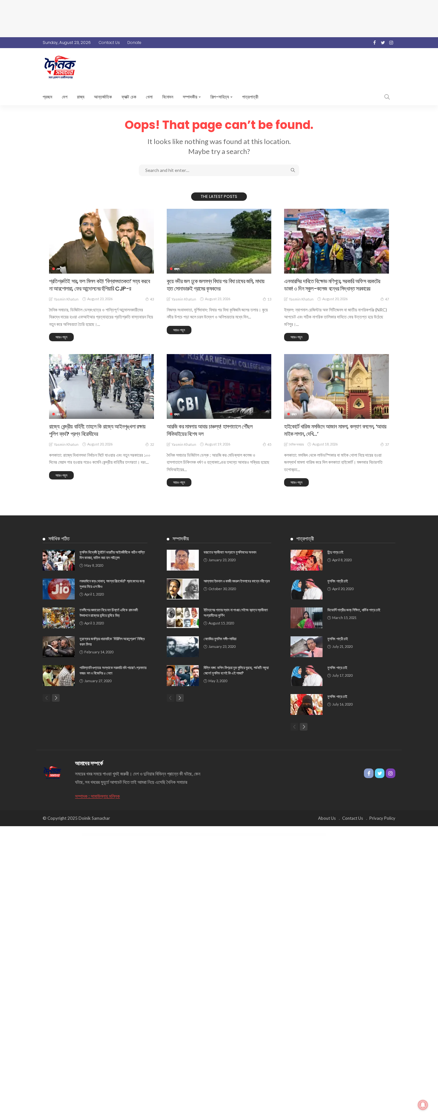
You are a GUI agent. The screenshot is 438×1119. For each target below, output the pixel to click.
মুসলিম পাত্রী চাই (337, 581)
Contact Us (109, 42)
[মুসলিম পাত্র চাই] (307, 675)
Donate (134, 42)
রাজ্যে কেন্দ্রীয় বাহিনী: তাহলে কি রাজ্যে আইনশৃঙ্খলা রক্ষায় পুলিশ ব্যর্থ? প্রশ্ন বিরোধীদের (97, 430)
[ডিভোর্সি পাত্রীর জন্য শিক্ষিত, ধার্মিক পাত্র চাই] (307, 617)
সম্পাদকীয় (190, 97)
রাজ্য (80, 97)
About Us (327, 818)
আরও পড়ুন (61, 337)
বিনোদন (167, 97)
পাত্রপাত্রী (250, 97)
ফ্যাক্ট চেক (129, 97)
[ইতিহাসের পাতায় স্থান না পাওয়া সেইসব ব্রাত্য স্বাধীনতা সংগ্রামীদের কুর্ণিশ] (183, 617)
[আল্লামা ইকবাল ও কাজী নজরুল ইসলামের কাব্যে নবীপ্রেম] (183, 589)
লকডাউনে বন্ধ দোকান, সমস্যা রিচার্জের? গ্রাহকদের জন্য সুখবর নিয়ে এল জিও (112, 583)
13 (269, 299)
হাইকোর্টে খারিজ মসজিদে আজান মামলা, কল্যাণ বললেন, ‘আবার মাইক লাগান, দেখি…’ (335, 430)
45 (269, 444)
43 (152, 299)
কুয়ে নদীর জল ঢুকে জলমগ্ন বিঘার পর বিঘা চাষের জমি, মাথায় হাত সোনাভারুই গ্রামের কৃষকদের (216, 284)
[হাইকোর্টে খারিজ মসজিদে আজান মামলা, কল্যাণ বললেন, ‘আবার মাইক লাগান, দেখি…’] (336, 386)
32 (152, 444)
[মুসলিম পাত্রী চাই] (307, 589)
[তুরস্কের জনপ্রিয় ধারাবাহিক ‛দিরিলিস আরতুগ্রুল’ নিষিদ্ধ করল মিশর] (59, 646)
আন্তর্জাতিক (103, 97)
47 (387, 299)
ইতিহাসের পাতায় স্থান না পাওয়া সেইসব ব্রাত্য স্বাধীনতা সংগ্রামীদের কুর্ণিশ (236, 612)
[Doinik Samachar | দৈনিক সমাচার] (52, 772)
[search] (387, 97)
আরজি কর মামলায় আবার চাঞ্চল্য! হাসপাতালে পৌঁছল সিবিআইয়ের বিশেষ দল (210, 430)
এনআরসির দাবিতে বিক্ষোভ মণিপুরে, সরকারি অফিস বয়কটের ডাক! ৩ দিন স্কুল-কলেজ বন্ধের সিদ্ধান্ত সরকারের (332, 284)
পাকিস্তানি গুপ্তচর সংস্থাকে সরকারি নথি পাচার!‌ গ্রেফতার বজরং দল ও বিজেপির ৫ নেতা (113, 670)
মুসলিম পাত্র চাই (337, 667)
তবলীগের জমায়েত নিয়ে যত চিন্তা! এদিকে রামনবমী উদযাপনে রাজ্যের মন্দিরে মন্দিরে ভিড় (109, 612)
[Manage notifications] (423, 1105)
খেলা (149, 97)
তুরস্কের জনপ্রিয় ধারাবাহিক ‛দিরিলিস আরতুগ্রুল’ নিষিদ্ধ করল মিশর (112, 641)
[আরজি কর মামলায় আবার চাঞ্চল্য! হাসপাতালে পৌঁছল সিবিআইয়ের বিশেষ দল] (219, 386)
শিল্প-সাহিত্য (219, 97)
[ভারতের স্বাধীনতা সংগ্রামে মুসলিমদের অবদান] (183, 560)
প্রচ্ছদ (47, 97)
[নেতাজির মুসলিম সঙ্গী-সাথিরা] (183, 646)
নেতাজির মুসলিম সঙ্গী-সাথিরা (220, 638)
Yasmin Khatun (66, 299)
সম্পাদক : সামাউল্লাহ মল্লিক (97, 796)
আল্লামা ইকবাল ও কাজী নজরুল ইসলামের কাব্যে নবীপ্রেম (237, 581)
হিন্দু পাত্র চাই (335, 552)
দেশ (64, 97)
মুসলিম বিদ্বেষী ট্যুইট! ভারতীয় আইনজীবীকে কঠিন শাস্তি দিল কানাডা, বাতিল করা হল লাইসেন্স (112, 554)
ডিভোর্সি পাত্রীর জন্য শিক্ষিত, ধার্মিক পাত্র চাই (353, 610)
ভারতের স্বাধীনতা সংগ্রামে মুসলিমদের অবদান (230, 552)
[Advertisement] (219, 17)
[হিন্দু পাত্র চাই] (307, 560)
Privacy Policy (382, 818)
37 (387, 444)
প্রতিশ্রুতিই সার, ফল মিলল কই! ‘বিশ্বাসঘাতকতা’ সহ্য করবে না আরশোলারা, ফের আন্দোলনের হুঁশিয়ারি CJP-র (99, 284)
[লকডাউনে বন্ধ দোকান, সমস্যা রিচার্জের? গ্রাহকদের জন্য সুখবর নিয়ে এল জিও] (59, 589)
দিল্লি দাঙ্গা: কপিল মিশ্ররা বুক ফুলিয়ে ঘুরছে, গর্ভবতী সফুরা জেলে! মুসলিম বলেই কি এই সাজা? (236, 670)
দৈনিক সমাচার (296, 444)
